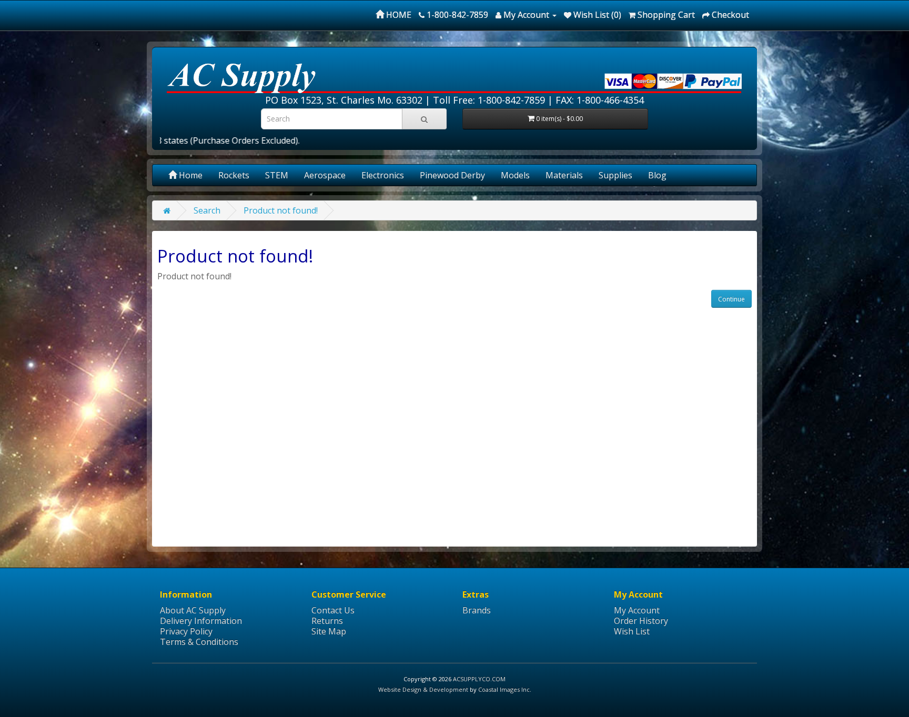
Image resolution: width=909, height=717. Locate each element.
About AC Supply (193, 610)
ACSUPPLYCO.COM (479, 679)
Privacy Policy (186, 631)
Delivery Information (201, 621)
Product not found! (281, 210)
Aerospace (325, 175)
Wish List (632, 631)
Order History (641, 621)
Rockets (233, 175)
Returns (327, 621)
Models (515, 175)
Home (190, 175)
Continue (731, 299)
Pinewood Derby (452, 175)
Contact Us (333, 610)
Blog (657, 175)
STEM (276, 175)
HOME (397, 15)
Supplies (615, 175)
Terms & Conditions (199, 642)
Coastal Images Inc (504, 689)
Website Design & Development (423, 689)
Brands (476, 610)
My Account (637, 610)
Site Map (328, 631)
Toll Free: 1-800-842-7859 (489, 100)
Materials (564, 175)
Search (207, 210)
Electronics (382, 175)
